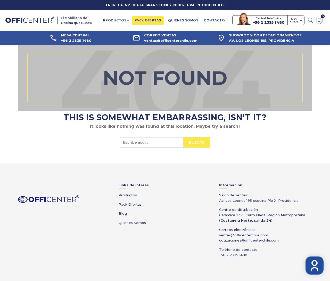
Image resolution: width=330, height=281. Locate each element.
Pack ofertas (148, 20)
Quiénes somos (183, 20)
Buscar (197, 142)
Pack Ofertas (130, 204)
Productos (115, 20)
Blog (123, 213)
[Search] (311, 20)
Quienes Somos (132, 223)
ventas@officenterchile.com (243, 235)
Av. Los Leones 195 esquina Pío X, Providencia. (259, 200)
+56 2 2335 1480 (233, 255)
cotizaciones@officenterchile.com (249, 240)
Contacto (214, 20)
